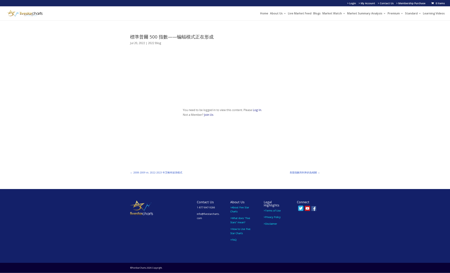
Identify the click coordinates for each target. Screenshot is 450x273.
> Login (351, 3)
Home (264, 13)
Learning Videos (434, 13)
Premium (394, 13)
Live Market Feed (299, 13)
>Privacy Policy (272, 217)
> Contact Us (386, 3)
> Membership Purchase (410, 3)
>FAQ (233, 239)
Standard (411, 13)
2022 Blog (154, 43)
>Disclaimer (270, 223)
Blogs (317, 13)
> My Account (367, 3)
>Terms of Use (272, 210)
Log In (257, 110)
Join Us (208, 115)
